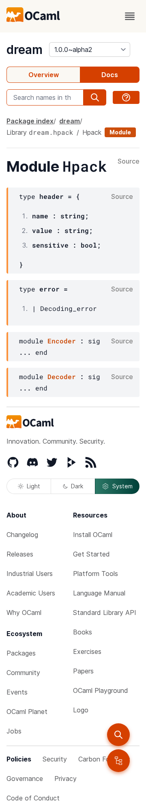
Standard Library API (104, 612)
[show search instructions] (126, 97)
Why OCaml (23, 612)
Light (33, 486)
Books (82, 632)
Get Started (91, 554)
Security (55, 759)
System (122, 486)
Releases (19, 554)
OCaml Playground (100, 690)
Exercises (87, 651)
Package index (30, 121)
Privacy (65, 778)
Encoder (61, 340)
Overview (43, 75)
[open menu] (129, 16)
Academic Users (30, 593)
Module (120, 132)
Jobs (13, 731)
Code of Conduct (33, 798)
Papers (83, 671)
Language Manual (99, 593)
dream (24, 49)
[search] (118, 734)
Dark (77, 486)
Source (129, 161)
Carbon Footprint (104, 759)
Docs (109, 75)
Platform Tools (95, 573)
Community (23, 673)
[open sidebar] (118, 760)
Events (17, 692)
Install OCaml (92, 535)
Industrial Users (29, 573)
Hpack (91, 132)
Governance (24, 778)
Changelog (22, 535)
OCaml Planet (26, 711)
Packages (21, 653)
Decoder (61, 376)
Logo (80, 710)
